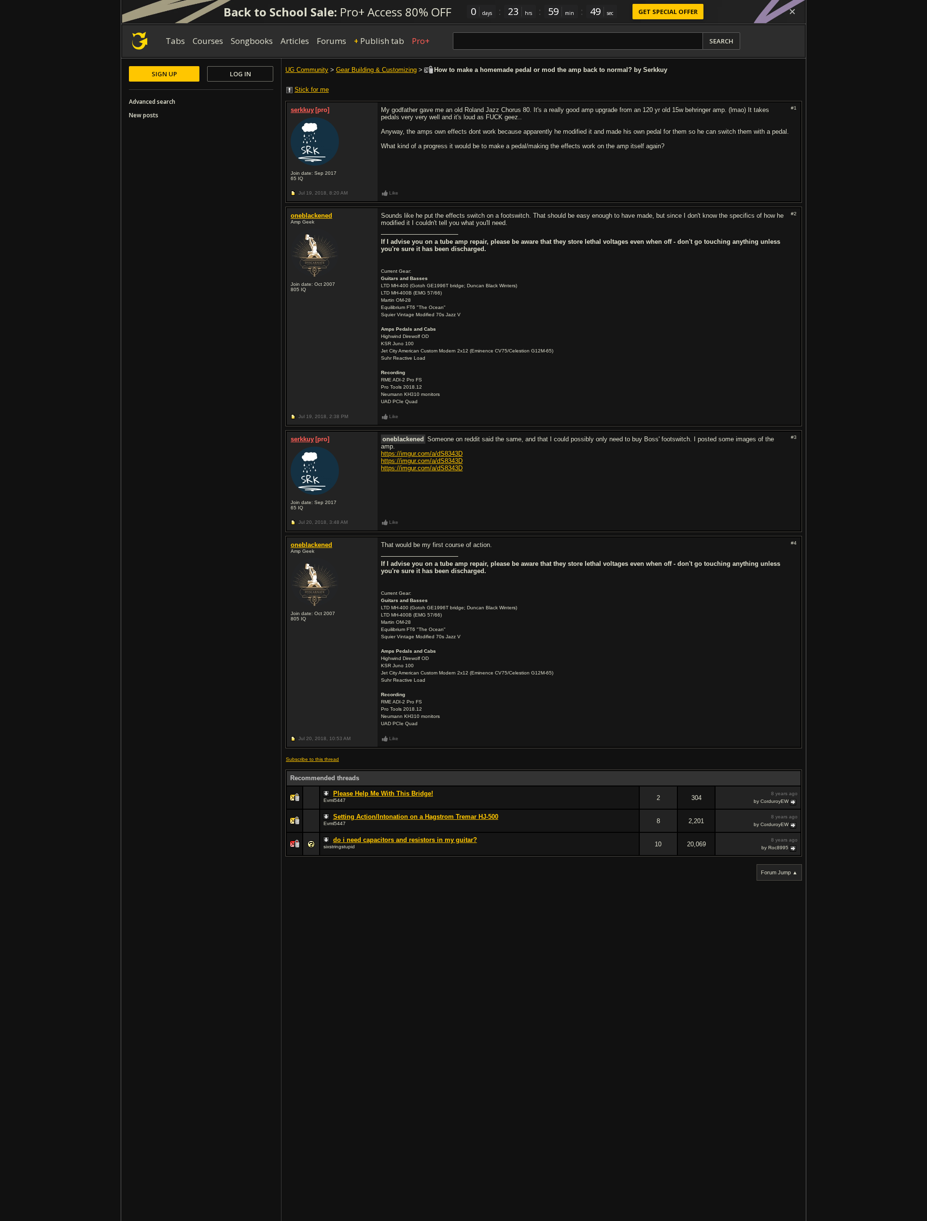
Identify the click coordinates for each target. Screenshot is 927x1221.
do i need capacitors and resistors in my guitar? (405, 839)
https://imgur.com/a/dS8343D (422, 453)
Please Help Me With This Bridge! (383, 793)
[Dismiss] (792, 11)
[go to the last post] (794, 801)
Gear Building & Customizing (376, 69)
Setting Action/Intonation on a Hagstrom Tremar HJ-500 (415, 816)
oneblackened (311, 215)
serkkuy (302, 109)
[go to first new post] (327, 794)
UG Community (306, 69)
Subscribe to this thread (312, 759)
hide (631, 804)
